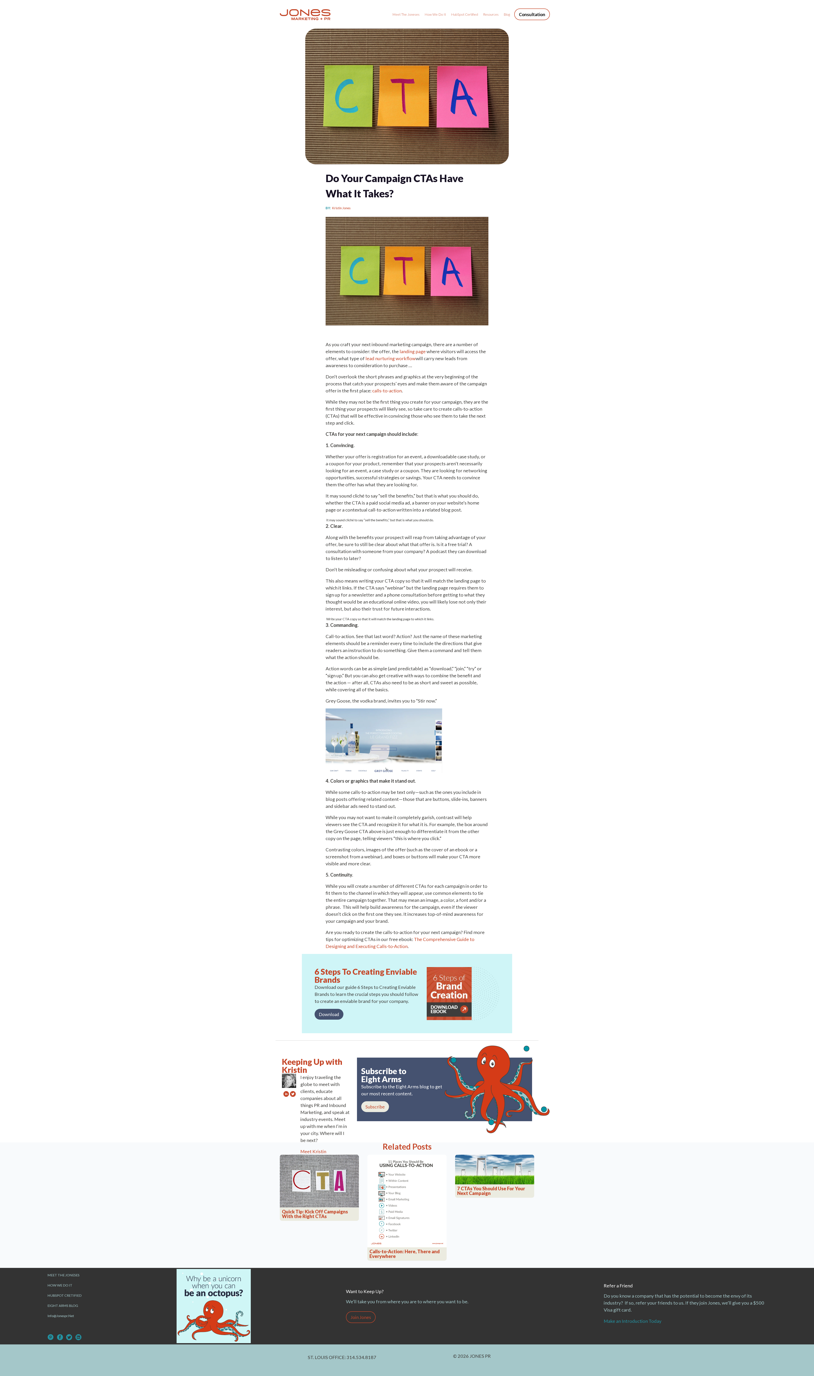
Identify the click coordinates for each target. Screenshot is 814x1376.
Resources (491, 14)
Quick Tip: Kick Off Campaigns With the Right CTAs (315, 1214)
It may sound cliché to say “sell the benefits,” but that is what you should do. (380, 520)
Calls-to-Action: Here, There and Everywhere (404, 1254)
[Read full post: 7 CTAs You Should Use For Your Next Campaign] (494, 1169)
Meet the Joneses (406, 14)
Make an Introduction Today (633, 1321)
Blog (507, 14)
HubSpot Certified (464, 14)
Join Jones (361, 1317)
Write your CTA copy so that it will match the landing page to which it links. (380, 619)
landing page (413, 351)
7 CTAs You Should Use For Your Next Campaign (491, 1191)
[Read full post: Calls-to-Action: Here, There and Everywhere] (406, 1201)
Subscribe (375, 1106)
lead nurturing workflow (390, 358)
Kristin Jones (341, 208)
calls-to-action (387, 390)
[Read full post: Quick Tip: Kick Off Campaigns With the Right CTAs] (319, 1181)
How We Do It (435, 14)
